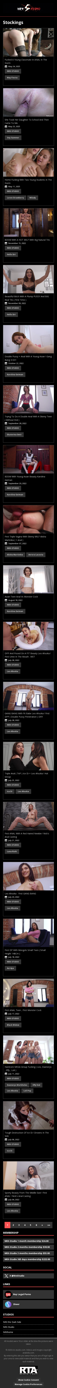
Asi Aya (10, 968)
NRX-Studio (13, 71)
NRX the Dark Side (12, 1322)
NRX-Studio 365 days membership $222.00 (27, 1259)
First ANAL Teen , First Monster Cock (23, 1010)
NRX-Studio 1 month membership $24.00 (26, 1241)
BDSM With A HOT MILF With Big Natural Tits (27, 239)
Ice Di (9, 791)
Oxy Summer (13, 137)
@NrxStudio (17, 1275)
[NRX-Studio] (28, 8)
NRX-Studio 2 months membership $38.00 (27, 1247)
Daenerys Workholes (17, 1085)
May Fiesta (12, 77)
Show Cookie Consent (28, 1380)
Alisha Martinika (15, 554)
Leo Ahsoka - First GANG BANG (20, 893)
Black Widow (13, 1025)
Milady (32, 197)
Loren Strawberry (15, 197)
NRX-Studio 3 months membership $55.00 (27, 1253)
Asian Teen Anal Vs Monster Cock (21, 596)
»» (48, 1225)
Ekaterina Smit (14, 434)
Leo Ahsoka (12, 671)
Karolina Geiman (15, 374)
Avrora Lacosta (35, 554)
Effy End (36, 1085)
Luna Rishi (12, 851)
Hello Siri (11, 254)
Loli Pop (27, 1090)
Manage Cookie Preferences (28, 1384)
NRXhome (8, 1332)
